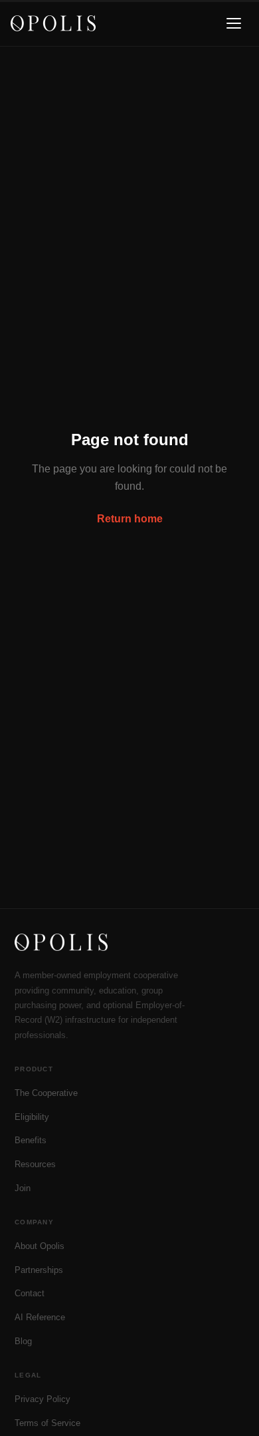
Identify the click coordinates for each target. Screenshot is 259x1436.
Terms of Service (47, 1423)
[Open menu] (233, 23)
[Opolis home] (53, 23)
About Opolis (39, 1246)
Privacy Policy (42, 1399)
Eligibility (32, 1117)
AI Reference (40, 1317)
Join (23, 1188)
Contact (29, 1293)
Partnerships (39, 1270)
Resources (35, 1164)
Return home (130, 518)
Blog (23, 1341)
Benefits (30, 1140)
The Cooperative (46, 1093)
